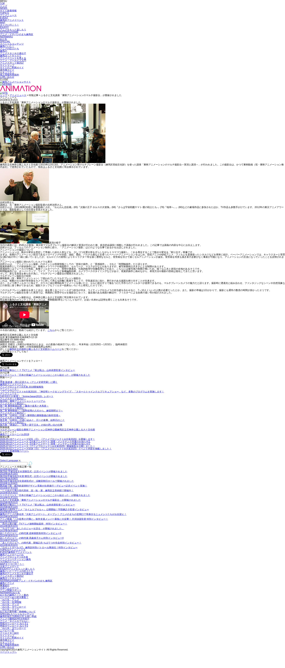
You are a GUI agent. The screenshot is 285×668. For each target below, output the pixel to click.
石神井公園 (51, 429)
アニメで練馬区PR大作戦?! (14, 619)
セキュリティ (7, 72)
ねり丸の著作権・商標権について (18, 611)
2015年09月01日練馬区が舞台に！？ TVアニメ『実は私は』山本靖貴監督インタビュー (37, 503)
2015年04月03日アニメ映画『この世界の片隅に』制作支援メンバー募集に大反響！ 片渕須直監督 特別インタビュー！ (54, 517)
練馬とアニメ (7, 583)
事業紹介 (5, 585)
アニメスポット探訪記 (12, 576)
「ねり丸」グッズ (9, 604)
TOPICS (13, 550)
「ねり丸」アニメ (9, 600)
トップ (3, 95)
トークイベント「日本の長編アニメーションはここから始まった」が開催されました (45, 375)
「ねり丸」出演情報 (10, 602)
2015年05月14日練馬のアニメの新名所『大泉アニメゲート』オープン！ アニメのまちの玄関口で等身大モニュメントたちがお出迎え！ (63, 513)
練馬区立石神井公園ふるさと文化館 (76, 429)
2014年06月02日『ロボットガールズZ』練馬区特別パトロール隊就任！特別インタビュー (38, 546)
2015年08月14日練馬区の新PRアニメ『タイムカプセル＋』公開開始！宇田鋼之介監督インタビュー (44, 508)
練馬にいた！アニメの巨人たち (16, 571)
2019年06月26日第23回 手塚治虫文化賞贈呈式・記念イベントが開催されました (33, 470)
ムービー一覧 (7, 630)
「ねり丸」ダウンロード (13, 607)
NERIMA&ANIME (26, 581)
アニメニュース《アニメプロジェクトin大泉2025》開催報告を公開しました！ (47, 446)
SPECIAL (17, 614)
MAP (12, 564)
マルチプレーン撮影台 (12, 429)
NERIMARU (10, 592)
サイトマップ (7, 65)
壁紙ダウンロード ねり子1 (14, 623)
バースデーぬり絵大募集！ (14, 597)
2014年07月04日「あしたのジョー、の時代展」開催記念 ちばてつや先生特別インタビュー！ (40, 541)
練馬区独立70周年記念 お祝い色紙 (18, 616)
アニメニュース (18, 95)
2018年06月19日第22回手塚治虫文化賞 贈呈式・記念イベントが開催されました (33, 475)
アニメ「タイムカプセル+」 (15, 621)
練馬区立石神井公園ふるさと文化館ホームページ (36, 349)
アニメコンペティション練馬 (15, 559)
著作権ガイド (7, 70)
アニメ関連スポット (10, 590)
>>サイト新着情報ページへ (14, 451)
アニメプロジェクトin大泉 (14, 557)
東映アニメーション (34, 429)
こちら (51, 330)
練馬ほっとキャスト (10, 578)
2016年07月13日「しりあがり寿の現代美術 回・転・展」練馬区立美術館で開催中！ (37, 489)
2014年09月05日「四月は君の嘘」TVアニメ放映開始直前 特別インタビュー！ (33, 522)
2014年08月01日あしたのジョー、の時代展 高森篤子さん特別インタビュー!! (32, 536)
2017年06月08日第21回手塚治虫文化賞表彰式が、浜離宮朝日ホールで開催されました (37, 479)
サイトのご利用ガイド (12, 67)
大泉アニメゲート (9, 566)
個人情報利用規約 (9, 74)
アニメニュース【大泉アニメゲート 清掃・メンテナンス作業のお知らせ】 (45, 441)
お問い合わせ (7, 77)
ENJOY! (17, 569)
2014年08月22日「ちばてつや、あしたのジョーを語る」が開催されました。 (32, 527)
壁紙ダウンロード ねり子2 (14, 626)
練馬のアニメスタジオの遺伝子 (16, 573)
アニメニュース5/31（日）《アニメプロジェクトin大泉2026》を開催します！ (47, 439)
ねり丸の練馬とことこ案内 (14, 595)
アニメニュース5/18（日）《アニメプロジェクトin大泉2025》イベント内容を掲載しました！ (56, 448)
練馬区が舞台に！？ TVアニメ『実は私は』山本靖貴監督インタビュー (37, 370)
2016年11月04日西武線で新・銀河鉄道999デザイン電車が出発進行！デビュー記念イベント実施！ (43, 484)
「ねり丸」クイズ (9, 609)
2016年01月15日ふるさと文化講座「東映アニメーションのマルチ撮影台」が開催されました (40, 498)
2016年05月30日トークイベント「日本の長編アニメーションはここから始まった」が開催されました (45, 494)
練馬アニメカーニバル (12, 554)
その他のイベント (9, 562)
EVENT (16, 552)
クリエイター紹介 (9, 633)
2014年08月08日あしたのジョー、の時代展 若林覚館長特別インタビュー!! (30, 532)
